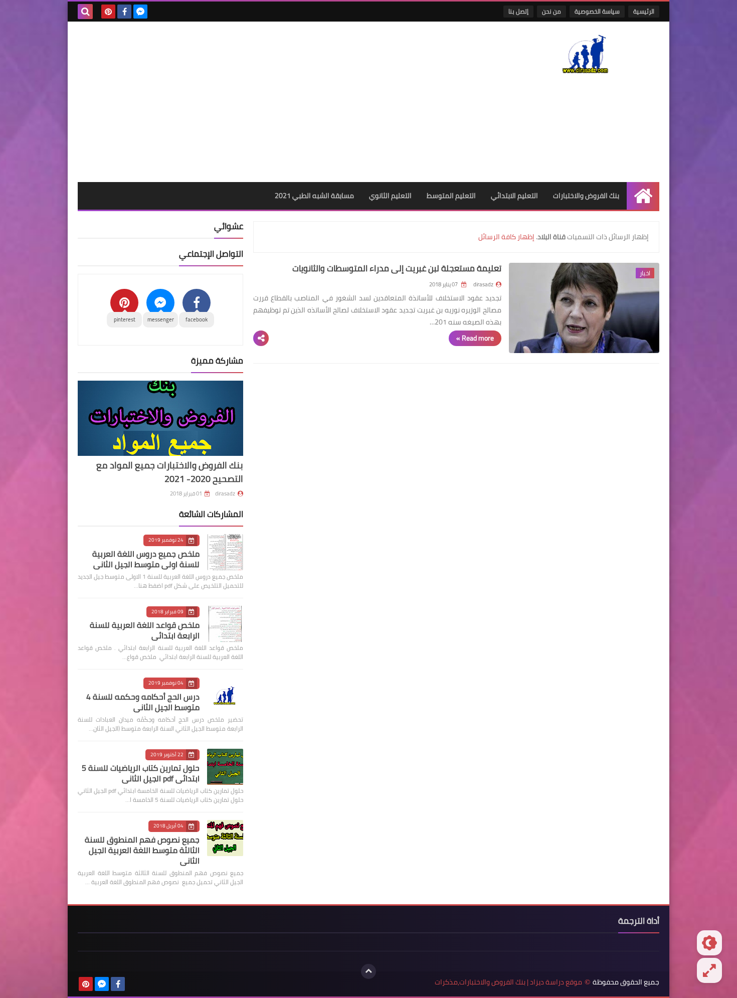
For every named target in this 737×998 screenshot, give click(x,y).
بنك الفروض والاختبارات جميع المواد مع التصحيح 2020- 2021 (169, 472)
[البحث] (85, 11)
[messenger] (140, 12)
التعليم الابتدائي (514, 195)
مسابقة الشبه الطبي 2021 (314, 195)
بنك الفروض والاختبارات (586, 195)
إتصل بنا (518, 11)
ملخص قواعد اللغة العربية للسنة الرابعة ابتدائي (145, 630)
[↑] (368, 971)
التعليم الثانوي (390, 195)
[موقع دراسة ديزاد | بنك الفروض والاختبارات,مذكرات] (586, 53)
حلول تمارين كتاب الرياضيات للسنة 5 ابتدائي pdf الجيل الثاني (141, 773)
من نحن (551, 11)
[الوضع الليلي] (709, 942)
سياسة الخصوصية (597, 11)
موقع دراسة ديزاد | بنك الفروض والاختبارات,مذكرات (508, 982)
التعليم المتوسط (451, 195)
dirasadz (225, 493)
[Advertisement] (260, 102)
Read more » (475, 338)
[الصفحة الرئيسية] (643, 196)
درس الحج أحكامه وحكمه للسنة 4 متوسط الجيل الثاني (143, 702)
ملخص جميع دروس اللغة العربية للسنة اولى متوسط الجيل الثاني (146, 559)
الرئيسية (643, 11)
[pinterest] (108, 12)
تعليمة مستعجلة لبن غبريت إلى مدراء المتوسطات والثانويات (396, 268)
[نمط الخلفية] (709, 970)
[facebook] (124, 12)
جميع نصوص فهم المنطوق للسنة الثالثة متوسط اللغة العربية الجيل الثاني (142, 850)
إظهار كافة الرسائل (506, 236)
